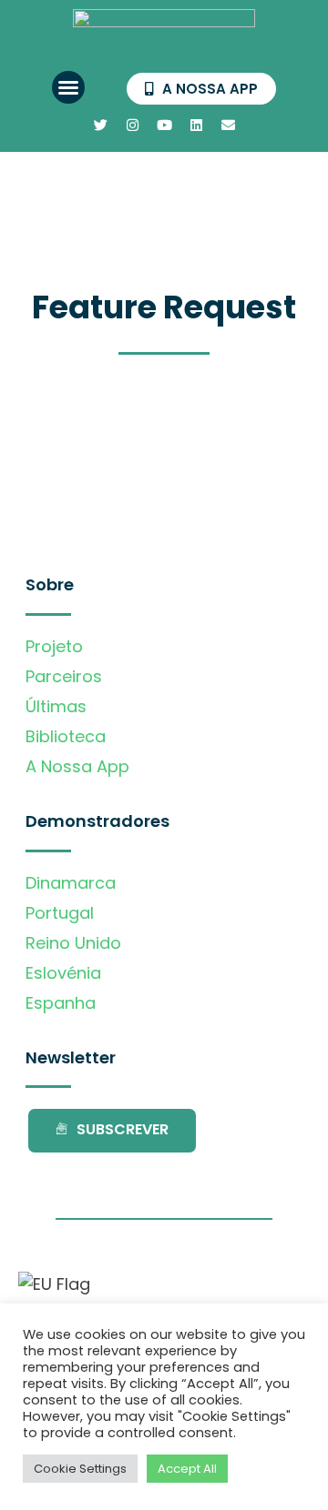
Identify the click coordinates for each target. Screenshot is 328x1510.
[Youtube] (164, 124)
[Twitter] (100, 124)
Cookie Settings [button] (80, 1468)
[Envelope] (227, 124)
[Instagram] (132, 124)
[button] (68, 87)
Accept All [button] (187, 1468)
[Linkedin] (196, 124)
